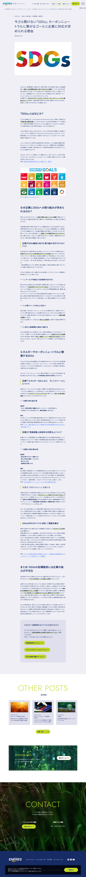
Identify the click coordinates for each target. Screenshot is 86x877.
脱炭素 (41, 16)
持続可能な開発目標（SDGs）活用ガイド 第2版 (37, 161)
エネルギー (18, 16)
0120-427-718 (59, 826)
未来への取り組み (26, 16)
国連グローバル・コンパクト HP (32, 197)
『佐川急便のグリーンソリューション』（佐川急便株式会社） (40, 482)
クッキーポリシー (14, 870)
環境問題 (35, 16)
